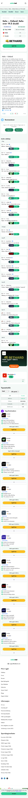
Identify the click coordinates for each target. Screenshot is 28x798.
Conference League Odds (7, 755)
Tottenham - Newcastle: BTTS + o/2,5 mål (10, 267)
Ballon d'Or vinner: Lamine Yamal (8, 342)
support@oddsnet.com (15, 663)
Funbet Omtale (4, 540)
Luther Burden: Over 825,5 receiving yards (11, 331)
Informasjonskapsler (5, 713)
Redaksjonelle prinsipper (6, 719)
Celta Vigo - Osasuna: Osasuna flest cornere (11, 204)
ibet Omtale (4, 589)
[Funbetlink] (4, 537)
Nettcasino (3, 687)
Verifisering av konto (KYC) (7, 728)
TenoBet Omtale (5, 638)
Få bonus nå (14, 366)
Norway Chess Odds (5, 772)
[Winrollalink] (4, 561)
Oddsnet (1, 9)
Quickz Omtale (5, 613)
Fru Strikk (8, 185)
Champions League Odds (7, 749)
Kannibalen (6, 26)
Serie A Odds (4, 761)
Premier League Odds (6, 746)
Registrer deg (19, 130)
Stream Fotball (4, 690)
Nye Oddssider (4, 684)
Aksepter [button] (14, 793)
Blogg (2, 693)
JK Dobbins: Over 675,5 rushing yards (10, 315)
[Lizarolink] (4, 488)
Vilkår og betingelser (6, 716)
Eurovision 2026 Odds (6, 737)
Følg (11, 377)
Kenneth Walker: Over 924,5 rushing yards (11, 323)
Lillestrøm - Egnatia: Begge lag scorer (9, 179)
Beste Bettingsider (5, 681)
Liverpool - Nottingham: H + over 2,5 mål (10, 243)
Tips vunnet (22, 26)
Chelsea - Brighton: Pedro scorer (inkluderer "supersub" (13, 287)
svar (4, 113)
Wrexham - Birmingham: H (7, 231)
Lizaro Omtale (4, 491)
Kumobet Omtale (5, 418)
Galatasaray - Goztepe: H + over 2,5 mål (10, 276)
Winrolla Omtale (5, 564)
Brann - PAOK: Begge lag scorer (8, 162)
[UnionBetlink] (4, 439)
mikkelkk (8, 202)
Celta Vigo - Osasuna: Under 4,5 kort (9, 212)
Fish (7, 340)
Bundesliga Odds (5, 764)
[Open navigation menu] (2, 3)
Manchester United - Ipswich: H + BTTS (10, 303)
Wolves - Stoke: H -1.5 (6, 251)
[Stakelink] (4, 512)
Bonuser (3, 678)
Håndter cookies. (18, 791)
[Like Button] (11, 114)
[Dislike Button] (15, 114)
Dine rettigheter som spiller (7, 725)
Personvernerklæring (5, 711)
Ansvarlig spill (4, 708)
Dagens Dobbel (4, 696)
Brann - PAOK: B (5, 154)
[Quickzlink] (4, 610)
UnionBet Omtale (5, 442)
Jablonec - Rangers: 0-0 (6, 146)
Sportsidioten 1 (9, 241)
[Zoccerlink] (4, 464)
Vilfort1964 (8, 313)
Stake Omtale (4, 516)
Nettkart (3, 722)
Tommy (7, 169)
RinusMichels (8, 257)
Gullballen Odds (5, 770)
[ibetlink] (4, 586)
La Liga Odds (4, 758)
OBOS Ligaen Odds (5, 743)
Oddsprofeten (8, 161)
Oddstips (6, 9)
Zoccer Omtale (4, 467)
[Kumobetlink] (4, 415)
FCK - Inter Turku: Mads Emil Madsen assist (11, 171)
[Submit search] (25, 3)
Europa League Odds (6, 752)
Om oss (2, 705)
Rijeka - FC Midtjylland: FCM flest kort (9, 220)
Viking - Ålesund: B (6, 259)
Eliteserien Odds (4, 740)
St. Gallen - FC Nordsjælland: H (8, 196)
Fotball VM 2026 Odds (6, 767)
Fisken (7, 144)
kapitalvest (8, 152)
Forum (2, 675)
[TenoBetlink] (4, 634)
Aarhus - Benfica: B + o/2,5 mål (8, 187)
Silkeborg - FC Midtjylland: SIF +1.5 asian (10, 295)
